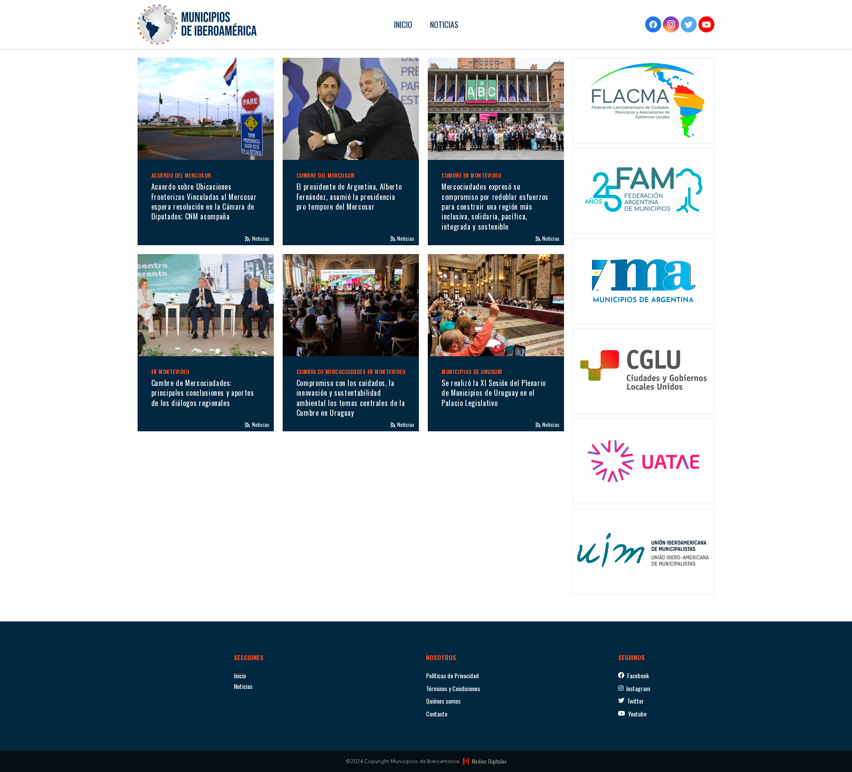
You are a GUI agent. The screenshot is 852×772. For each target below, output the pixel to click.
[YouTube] (706, 24)
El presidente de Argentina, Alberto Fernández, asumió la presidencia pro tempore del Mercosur (349, 196)
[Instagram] (671, 24)
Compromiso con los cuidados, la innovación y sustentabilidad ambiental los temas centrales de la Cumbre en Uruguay (350, 398)
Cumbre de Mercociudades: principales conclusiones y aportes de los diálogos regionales (202, 393)
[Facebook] (653, 24)
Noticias (260, 238)
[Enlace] (197, 24)
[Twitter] (689, 24)
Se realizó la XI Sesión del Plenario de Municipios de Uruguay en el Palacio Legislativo (494, 393)
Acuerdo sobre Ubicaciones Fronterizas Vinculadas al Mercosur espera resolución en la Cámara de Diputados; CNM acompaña (204, 201)
